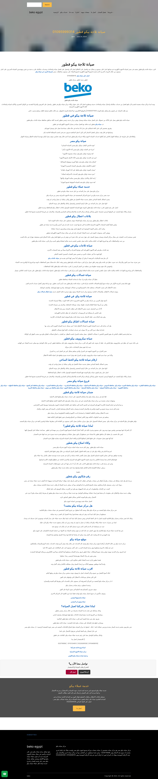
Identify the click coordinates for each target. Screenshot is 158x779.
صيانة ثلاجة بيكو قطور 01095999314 (79, 32)
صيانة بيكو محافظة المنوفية (108, 388)
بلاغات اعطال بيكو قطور (78, 216)
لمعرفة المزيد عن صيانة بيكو (44, 72)
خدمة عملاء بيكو (79, 686)
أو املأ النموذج (84, 672)
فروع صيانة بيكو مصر (78, 381)
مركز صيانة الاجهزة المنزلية (78, 652)
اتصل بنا (79, 708)
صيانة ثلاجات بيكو (53, 258)
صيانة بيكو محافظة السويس (112, 385)
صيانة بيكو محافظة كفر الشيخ (36, 385)
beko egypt (36, 12)
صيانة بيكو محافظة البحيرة (55, 385)
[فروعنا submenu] (112, 12)
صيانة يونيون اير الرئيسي (78, 602)
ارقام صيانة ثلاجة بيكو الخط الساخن (78, 359)
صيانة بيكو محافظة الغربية (36, 388)
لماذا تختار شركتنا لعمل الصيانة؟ (78, 606)
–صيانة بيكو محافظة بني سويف (54, 388)
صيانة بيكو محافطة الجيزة (130, 385)
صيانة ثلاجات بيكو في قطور (78, 245)
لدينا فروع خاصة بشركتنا (78, 647)
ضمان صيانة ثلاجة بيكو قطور (78, 392)
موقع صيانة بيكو (78, 539)
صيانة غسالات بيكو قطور (78, 275)
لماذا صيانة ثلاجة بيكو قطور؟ (78, 425)
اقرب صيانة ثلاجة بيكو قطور (78, 568)
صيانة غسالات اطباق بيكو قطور (78, 321)
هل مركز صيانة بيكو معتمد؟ (78, 505)
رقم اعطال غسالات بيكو (45, 292)
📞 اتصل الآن (72, 672)
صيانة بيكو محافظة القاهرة (147, 385)
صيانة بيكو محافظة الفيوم (72, 388)
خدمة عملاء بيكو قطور (78, 186)
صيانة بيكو (98, 124)
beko (28, 776)
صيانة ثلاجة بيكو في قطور (78, 115)
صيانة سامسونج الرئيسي (78, 598)
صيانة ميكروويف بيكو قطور (78, 338)
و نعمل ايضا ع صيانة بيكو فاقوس (78, 656)
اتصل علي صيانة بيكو (78, 76)
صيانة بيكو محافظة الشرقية (89, 388)
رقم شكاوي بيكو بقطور (78, 476)
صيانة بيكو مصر (78, 141)
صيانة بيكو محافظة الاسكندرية (74, 385)
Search (47, 5)
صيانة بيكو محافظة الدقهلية (17, 385)
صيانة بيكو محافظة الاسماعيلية (93, 385)
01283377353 (31, 735)
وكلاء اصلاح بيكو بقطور (78, 442)
